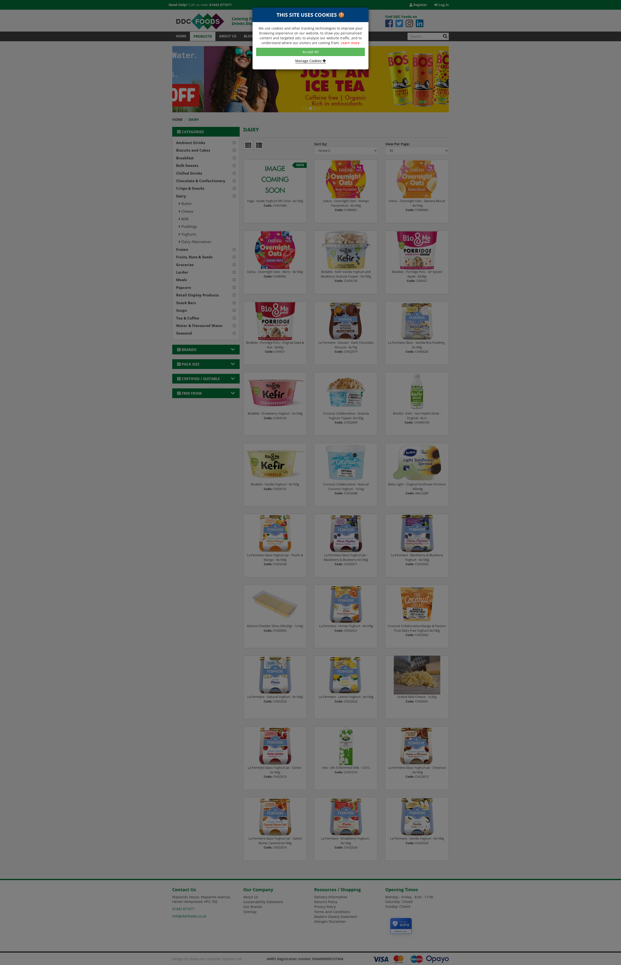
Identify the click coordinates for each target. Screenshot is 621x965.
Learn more (350, 43)
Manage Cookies (309, 60)
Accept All (310, 51)
